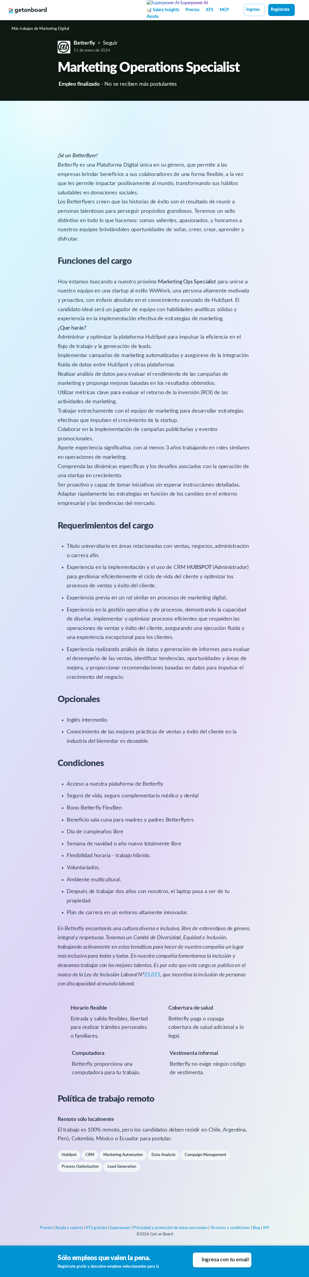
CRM (89, 1155)
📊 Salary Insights (163, 10)
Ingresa (253, 10)
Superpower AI (193, 3)
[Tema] (298, 10)
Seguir (110, 43)
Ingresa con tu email (225, 1260)
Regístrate (280, 10)
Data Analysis (163, 1155)
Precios (192, 10)
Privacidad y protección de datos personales (170, 1228)
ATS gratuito (96, 1228)
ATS (209, 10)
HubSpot (69, 1155)
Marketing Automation (123, 1155)
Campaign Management (205, 1155)
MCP (224, 10)
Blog (256, 1228)
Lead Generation (121, 1167)
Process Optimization (80, 1167)
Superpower (120, 1228)
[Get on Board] (28, 10)
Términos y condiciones (230, 1228)
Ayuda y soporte (69, 1228)
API (266, 1228)
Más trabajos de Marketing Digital (40, 29)
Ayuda (152, 16)
